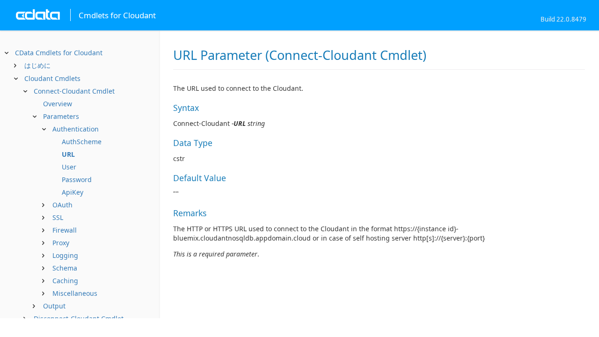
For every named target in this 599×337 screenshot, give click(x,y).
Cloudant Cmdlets (52, 78)
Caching (65, 280)
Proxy (60, 242)
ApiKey (72, 192)
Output (54, 305)
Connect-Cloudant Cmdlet (74, 91)
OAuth (62, 204)
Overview (57, 103)
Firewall (64, 230)
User (69, 166)
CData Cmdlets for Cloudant (58, 52)
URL (68, 154)
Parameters (61, 116)
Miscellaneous (74, 293)
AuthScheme (82, 141)
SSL (57, 217)
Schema (64, 268)
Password (77, 179)
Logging (65, 255)
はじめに (37, 65)
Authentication (75, 129)
